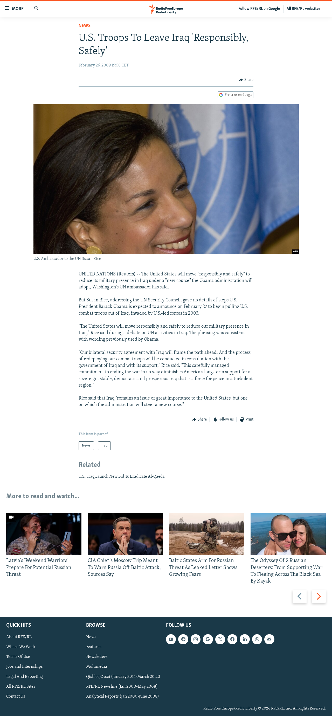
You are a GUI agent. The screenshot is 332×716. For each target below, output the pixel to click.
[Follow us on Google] (208, 639)
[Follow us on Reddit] (183, 639)
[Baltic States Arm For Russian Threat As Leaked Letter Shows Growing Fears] (206, 534)
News (85, 26)
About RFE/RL (19, 637)
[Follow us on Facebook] (232, 639)
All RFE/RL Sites (20, 687)
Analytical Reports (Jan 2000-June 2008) (122, 696)
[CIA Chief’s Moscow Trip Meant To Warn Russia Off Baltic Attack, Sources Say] (125, 534)
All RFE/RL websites (304, 9)
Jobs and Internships (24, 667)
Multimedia (96, 667)
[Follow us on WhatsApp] (257, 639)
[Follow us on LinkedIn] (245, 639)
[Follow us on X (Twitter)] (220, 639)
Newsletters (97, 657)
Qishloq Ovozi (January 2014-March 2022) (123, 677)
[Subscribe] (269, 639)
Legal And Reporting (24, 677)
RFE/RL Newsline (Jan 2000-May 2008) (122, 687)
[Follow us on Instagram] (195, 639)
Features (93, 647)
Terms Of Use (18, 657)
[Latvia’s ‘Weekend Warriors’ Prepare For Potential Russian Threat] (43, 534)
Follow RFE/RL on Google (259, 9)
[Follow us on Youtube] (171, 639)
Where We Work (21, 647)
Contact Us (15, 696)
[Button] (246, 80)
